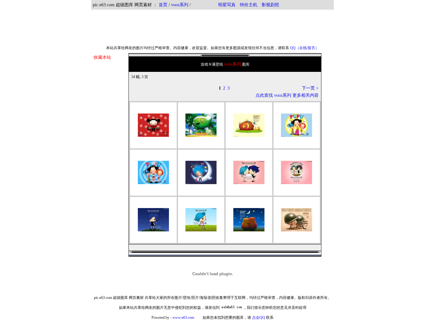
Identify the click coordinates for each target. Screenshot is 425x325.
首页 (163, 4)
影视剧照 (270, 4)
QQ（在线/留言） (304, 48)
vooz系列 (180, 4)
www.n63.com (183, 317)
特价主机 (248, 4)
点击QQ (258, 317)
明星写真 (227, 4)
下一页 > (310, 88)
